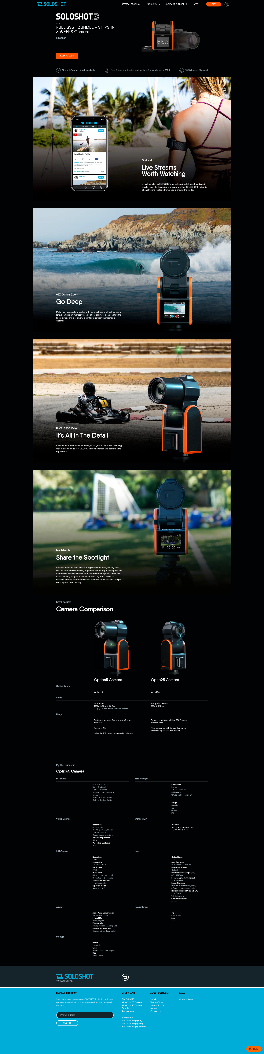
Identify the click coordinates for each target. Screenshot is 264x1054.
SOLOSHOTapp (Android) (134, 1027)
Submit (67, 1023)
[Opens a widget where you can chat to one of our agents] (253, 1049)
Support (154, 1008)
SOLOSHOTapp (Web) (132, 1024)
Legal (153, 999)
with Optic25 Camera (132, 1005)
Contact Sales (186, 999)
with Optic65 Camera (132, 1002)
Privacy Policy (157, 1005)
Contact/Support (175, 4)
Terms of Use (156, 1002)
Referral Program (131, 4)
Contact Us (155, 1011)
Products (152, 4)
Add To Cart (67, 56)
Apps (195, 4)
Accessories (128, 1011)
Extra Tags (126, 1008)
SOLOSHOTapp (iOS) (132, 1021)
